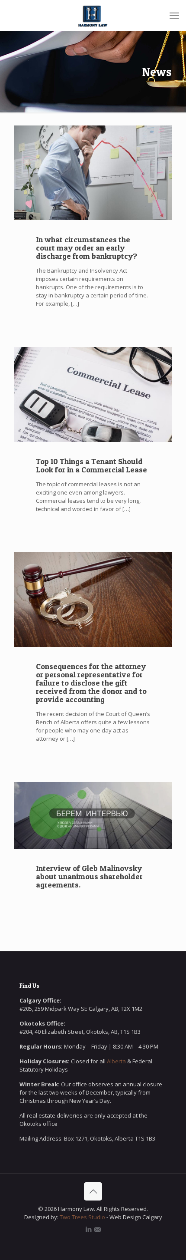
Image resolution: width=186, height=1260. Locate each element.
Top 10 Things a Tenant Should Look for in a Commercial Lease (91, 465)
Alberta (116, 1061)
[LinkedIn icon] (88, 1229)
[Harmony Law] (93, 15)
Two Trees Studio (81, 1217)
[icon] (97, 1229)
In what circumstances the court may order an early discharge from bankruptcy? (86, 248)
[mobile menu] (174, 15)
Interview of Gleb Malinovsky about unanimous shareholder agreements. (89, 876)
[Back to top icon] (93, 1191)
